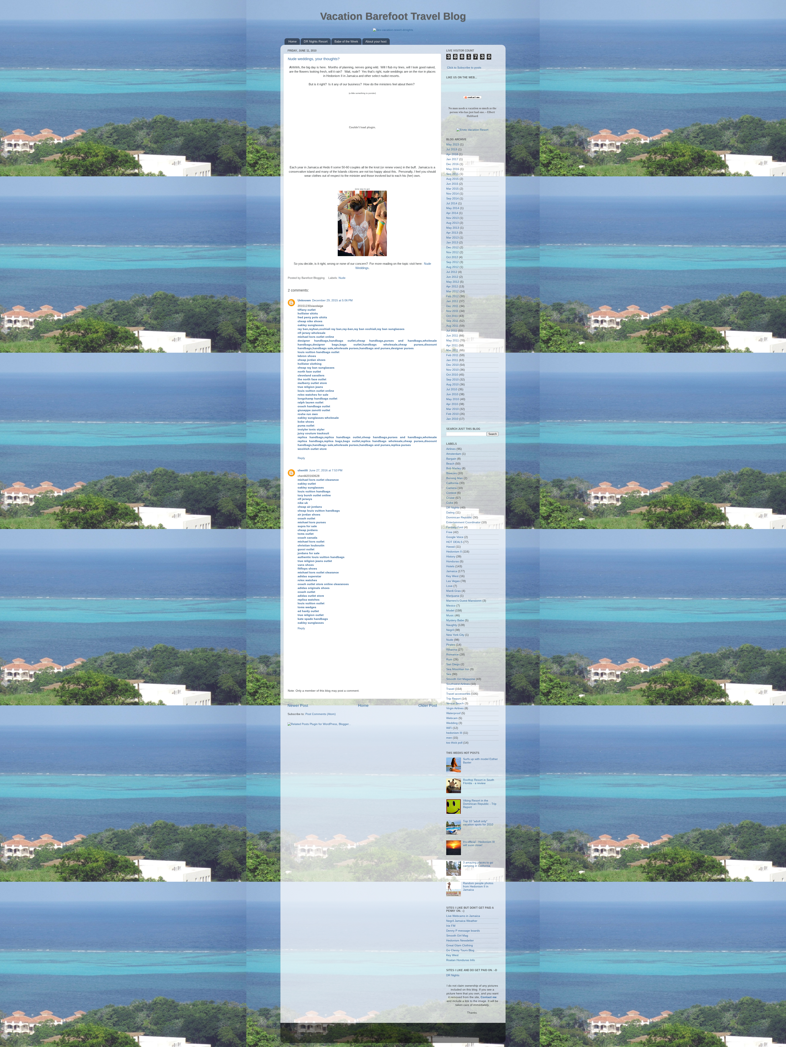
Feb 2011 (452, 355)
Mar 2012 (452, 291)
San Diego (453, 664)
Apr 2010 (452, 404)
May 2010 (452, 399)
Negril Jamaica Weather (461, 920)
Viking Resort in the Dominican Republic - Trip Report (479, 804)
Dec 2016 (452, 164)
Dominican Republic (459, 517)
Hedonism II (454, 551)
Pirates (450, 644)
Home (292, 41)
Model (450, 610)
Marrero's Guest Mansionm (464, 600)
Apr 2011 (452, 345)
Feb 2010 (452, 413)
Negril (450, 630)
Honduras (452, 561)
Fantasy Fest (454, 527)
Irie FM (450, 925)
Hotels (450, 566)
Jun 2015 (452, 183)
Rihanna (451, 649)
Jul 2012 (451, 272)
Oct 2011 (452, 315)
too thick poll (454, 742)
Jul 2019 (451, 149)
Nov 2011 (452, 311)
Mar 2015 (452, 188)
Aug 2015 (452, 178)
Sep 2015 (452, 174)
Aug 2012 (452, 267)
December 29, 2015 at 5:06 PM (332, 300)
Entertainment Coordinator (463, 522)
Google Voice (454, 537)
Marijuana (452, 595)
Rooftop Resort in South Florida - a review (478, 781)
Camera (451, 488)
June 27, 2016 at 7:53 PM (325, 470)
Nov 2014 (452, 193)
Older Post (427, 705)
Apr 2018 (452, 154)
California (452, 483)
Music (450, 615)
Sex (448, 674)
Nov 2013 (452, 218)
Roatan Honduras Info (460, 960)
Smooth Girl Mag (457, 935)
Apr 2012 (452, 286)
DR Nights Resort (316, 41)
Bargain (451, 458)
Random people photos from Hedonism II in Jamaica (478, 886)
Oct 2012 (452, 257)
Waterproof (453, 713)
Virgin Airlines (455, 708)
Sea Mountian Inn (457, 669)
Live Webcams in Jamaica (463, 916)
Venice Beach (455, 703)
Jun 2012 (452, 276)
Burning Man (454, 478)
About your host (375, 41)
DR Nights (452, 507)
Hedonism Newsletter (460, 940)
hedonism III (454, 732)
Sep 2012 (452, 262)
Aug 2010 (452, 384)
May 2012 (452, 281)
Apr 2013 (452, 232)
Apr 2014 (452, 213)
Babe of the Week (346, 41)
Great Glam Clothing (459, 945)
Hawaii (450, 546)
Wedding (452, 723)
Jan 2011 (452, 360)
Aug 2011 (452, 325)
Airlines (451, 448)
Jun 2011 (452, 335)
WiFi (449, 728)
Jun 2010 (452, 394)
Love (449, 586)
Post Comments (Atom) (320, 714)
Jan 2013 (452, 242)
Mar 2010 (452, 409)
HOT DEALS (454, 542)
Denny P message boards (463, 930)
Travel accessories (458, 693)
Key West (452, 576)
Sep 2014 (452, 198)
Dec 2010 (452, 364)
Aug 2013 (452, 222)
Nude (342, 277)
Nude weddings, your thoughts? (314, 59)
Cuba (449, 502)
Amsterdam (453, 453)
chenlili (303, 470)
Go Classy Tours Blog (460, 950)
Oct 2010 (452, 374)
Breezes (451, 473)
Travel (450, 688)
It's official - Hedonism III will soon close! (479, 843)
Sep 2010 (452, 379)
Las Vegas (453, 581)
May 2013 (452, 227)
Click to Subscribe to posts (464, 67)
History (450, 556)
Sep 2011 (452, 320)
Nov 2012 (452, 252)
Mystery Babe (455, 620)
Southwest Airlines (458, 684)
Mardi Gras (453, 590)
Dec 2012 (452, 247)
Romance (452, 654)
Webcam (452, 718)
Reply (301, 458)
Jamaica (451, 571)
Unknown (304, 300)
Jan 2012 (452, 301)
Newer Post (298, 705)
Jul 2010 (451, 389)
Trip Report (453, 698)
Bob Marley (453, 468)
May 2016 (452, 169)
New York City (455, 634)
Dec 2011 (452, 306)
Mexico (450, 605)
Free (449, 532)
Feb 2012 (452, 296)
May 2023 (452, 144)
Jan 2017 (452, 159)
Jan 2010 (452, 418)
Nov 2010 (452, 369)
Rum (449, 659)
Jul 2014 (451, 203)
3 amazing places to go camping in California (478, 864)
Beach (450, 463)
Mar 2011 (452, 350)
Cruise (450, 497)
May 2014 (452, 208)
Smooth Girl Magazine (460, 679)
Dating (450, 512)
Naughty (451, 625)
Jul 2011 (451, 330)
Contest (451, 492)
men (449, 737)
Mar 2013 (452, 237)
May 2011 (452, 340)
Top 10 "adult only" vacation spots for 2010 (478, 823)
